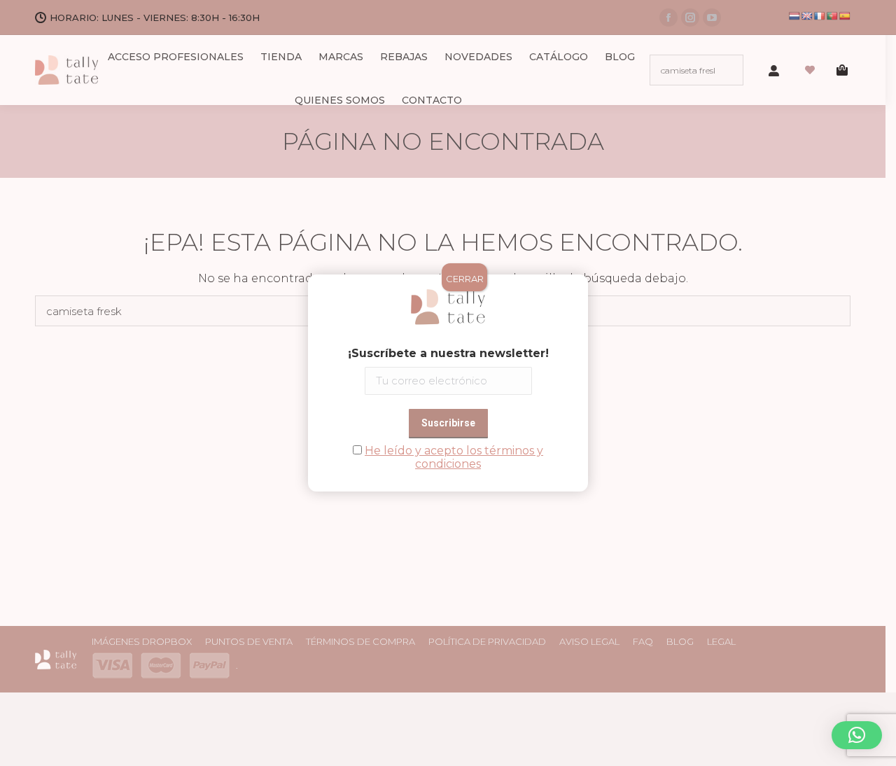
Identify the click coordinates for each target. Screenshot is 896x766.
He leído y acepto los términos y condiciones (454, 457)
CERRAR (465, 278)
